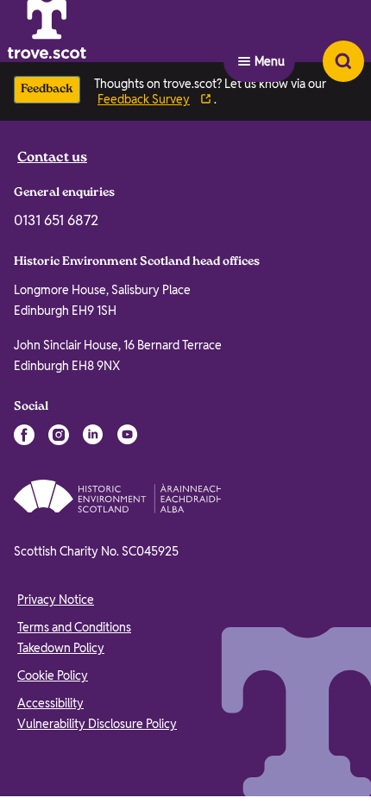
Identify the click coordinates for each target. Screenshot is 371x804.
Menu (270, 31)
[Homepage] (90, 31)
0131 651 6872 (56, 588)
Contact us (52, 526)
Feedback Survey (143, 99)
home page (139, 435)
